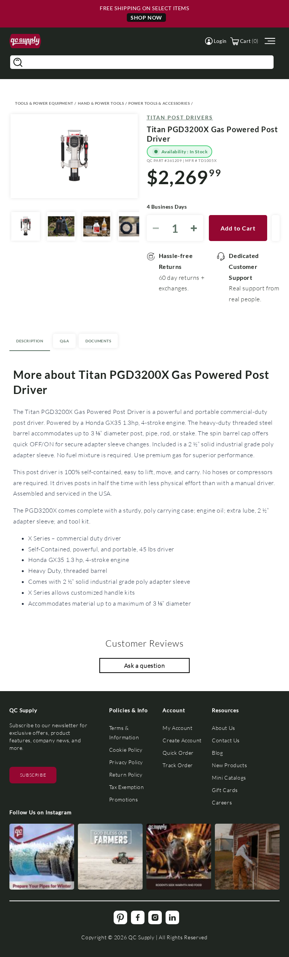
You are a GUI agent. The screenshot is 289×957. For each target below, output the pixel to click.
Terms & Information (124, 732)
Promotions (123, 799)
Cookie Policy (126, 749)
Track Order (178, 765)
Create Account (182, 740)
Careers (222, 802)
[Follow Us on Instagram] (41, 857)
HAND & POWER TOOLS (101, 103)
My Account (177, 728)
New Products (229, 765)
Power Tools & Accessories (159, 103)
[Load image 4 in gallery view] (132, 226)
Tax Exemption (126, 787)
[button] (216, 41)
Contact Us (226, 740)
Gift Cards (225, 790)
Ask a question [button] (144, 665)
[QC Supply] (25, 41)
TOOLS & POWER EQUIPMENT (44, 103)
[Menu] (269, 41)
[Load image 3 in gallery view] (96, 226)
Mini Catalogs (229, 777)
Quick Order (178, 752)
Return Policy (126, 774)
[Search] (17, 62)
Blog (217, 752)
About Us (223, 728)
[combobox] (142, 62)
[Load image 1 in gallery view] (25, 226)
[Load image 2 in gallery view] (61, 226)
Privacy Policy (126, 762)
